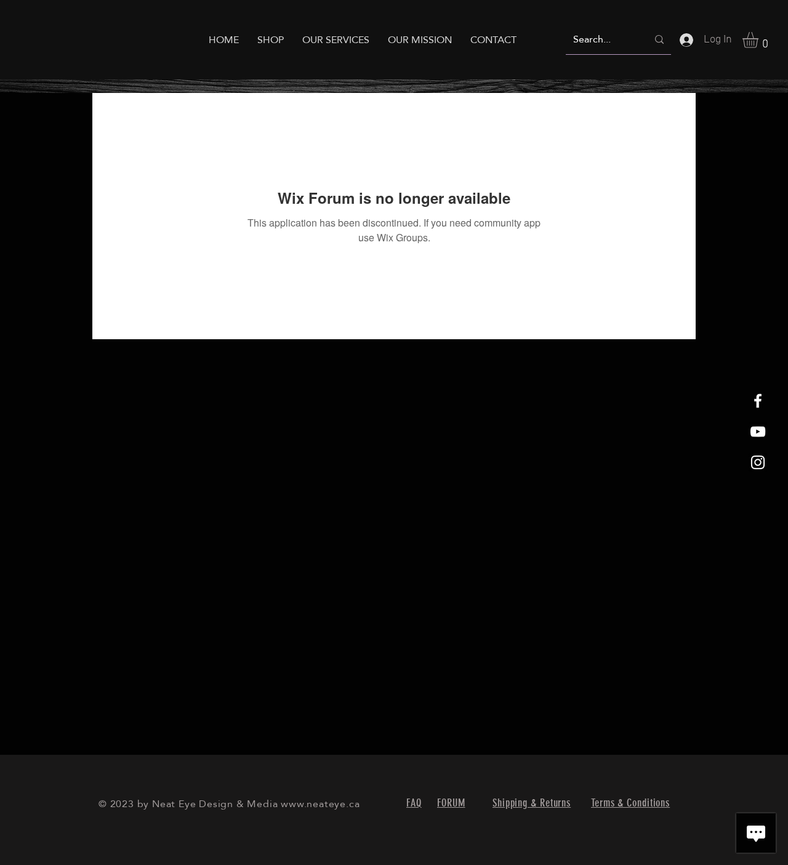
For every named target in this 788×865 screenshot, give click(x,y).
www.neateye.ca (320, 803)
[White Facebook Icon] (758, 401)
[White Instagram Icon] (758, 462)
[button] (759, 40)
